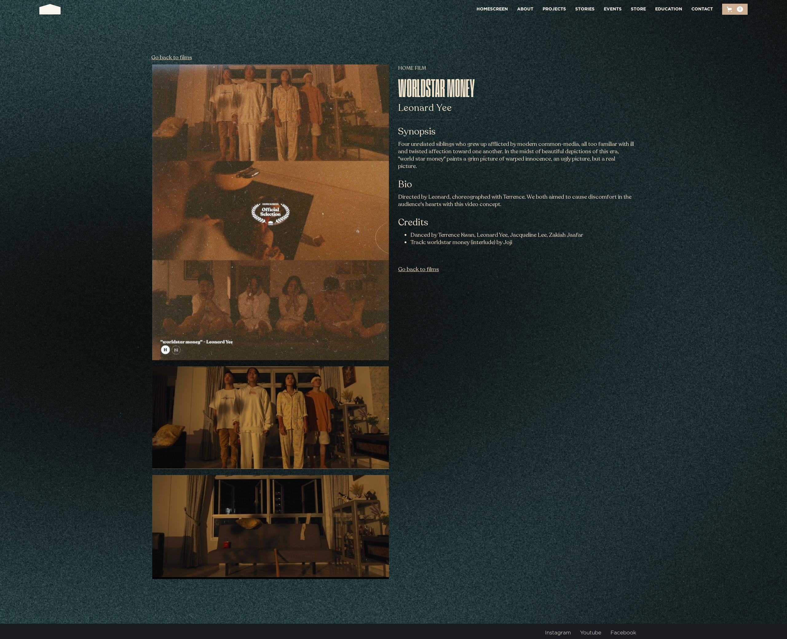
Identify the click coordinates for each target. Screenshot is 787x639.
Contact (702, 9)
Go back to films (171, 57)
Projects (554, 9)
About (525, 9)
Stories (585, 9)
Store (638, 9)
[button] (735, 9)
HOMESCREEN (492, 9)
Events (613, 9)
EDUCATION (668, 9)
